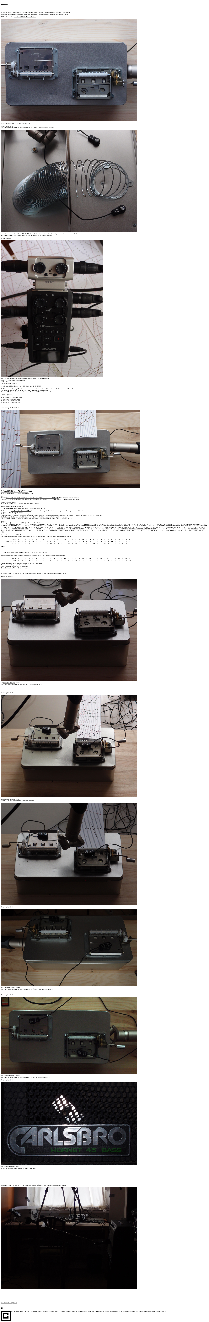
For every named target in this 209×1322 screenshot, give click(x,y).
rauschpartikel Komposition (9, 1303)
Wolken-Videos (38, 552)
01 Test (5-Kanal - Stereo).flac (9, 397)
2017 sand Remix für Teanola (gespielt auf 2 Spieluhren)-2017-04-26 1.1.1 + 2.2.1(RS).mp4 (33, 499)
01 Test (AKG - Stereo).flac (8, 399)
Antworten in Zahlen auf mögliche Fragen (37, 517)
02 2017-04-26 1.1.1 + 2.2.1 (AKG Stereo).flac (14, 490)
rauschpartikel (18, 1311)
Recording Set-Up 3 (9, 988)
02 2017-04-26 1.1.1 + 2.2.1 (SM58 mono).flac (14, 493)
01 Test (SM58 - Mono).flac (9, 402)
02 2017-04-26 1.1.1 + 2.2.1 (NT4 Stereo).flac (14, 492)
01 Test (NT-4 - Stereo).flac (9, 400)
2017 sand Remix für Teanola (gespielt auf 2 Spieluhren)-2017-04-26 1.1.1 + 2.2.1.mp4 (32, 498)
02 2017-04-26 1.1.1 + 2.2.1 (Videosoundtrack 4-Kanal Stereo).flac (20, 508)
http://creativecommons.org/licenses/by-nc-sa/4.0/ (150, 1311)
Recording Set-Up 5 (9, 1166)
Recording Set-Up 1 (9, 683)
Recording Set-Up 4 (9, 1075)
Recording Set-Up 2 (9, 799)
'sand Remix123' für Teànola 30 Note (25, 17)
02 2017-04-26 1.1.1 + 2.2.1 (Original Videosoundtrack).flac (18, 504)
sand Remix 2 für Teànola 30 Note (21, 511)
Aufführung (65, 14)
